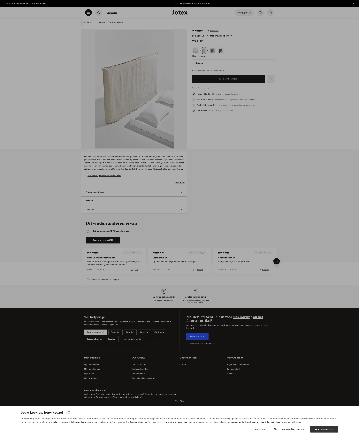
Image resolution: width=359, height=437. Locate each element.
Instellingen (261, 429)
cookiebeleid (294, 422)
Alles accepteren (324, 429)
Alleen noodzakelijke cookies (289, 429)
